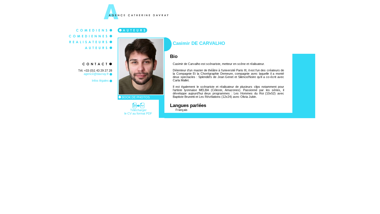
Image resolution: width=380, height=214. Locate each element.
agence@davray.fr (97, 74)
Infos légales (101, 80)
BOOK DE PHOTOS (135, 97)
